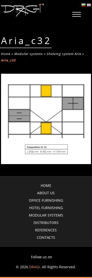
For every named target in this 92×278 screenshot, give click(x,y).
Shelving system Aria (64, 53)
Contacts (46, 237)
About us (46, 192)
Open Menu (76, 14)
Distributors (46, 222)
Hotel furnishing (46, 207)
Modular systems (28, 53)
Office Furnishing (46, 200)
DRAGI (34, 266)
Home (5, 53)
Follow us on (41, 256)
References (46, 230)
